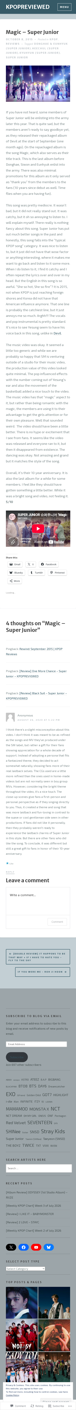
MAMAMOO (17, 1108)
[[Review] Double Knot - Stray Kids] (54, 1303)
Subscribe (17, 1057)
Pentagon (60, 1115)
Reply (10, 871)
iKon (16, 1101)
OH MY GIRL (30, 1115)
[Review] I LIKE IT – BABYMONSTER (30, 1214)
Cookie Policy (12, 1395)
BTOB (22, 1086)
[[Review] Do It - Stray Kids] (22, 1303)
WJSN (53, 1145)
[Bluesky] (49, 1247)
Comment (57, 921)
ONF (50, 1115)
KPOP (54, 39)
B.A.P (43, 1079)
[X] (11, 1247)
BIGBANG (54, 1079)
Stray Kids (53, 1131)
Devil (57, 333)
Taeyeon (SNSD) (54, 1138)
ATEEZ (34, 1079)
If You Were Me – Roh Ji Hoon (40, 971)
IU (43, 1101)
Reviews (13, 43)
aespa (16, 1080)
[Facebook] (23, 1247)
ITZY (37, 1101)
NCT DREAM (14, 1115)
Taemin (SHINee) (33, 1139)
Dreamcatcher (56, 1086)
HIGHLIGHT (60, 1095)
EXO (10, 1094)
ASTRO (25, 1079)
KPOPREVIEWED (28, 6)
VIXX (46, 1145)
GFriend (21, 1095)
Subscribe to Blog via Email (34, 1016)
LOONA (49, 1102)
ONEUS (42, 1115)
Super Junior (17, 57)
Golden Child (34, 1095)
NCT (55, 1108)
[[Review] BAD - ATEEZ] (54, 1368)
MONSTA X (39, 1108)
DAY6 (42, 1086)
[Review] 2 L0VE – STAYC (22, 1222)
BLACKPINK (11, 1086)
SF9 (56, 1123)
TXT (38, 1145)
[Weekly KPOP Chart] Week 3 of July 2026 (33, 1205)
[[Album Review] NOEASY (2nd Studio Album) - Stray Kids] (22, 1335)
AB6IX (9, 1080)
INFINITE (26, 1101)
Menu (64, 6)
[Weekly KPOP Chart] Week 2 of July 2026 (33, 1230)
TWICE (28, 1145)
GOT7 (47, 1094)
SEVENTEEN (39, 1122)
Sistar (25, 1132)
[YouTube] (36, 1247)
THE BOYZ (13, 1145)
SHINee (13, 1131)
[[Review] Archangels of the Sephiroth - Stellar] (54, 1335)
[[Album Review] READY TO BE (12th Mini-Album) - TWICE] (22, 1368)
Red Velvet (16, 1122)
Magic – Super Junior (32, 32)
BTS (32, 1085)
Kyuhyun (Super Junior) (40, 52)
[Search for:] (39, 1168)
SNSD (34, 1132)
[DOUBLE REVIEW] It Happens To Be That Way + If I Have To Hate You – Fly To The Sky (36, 956)
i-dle (9, 1101)
